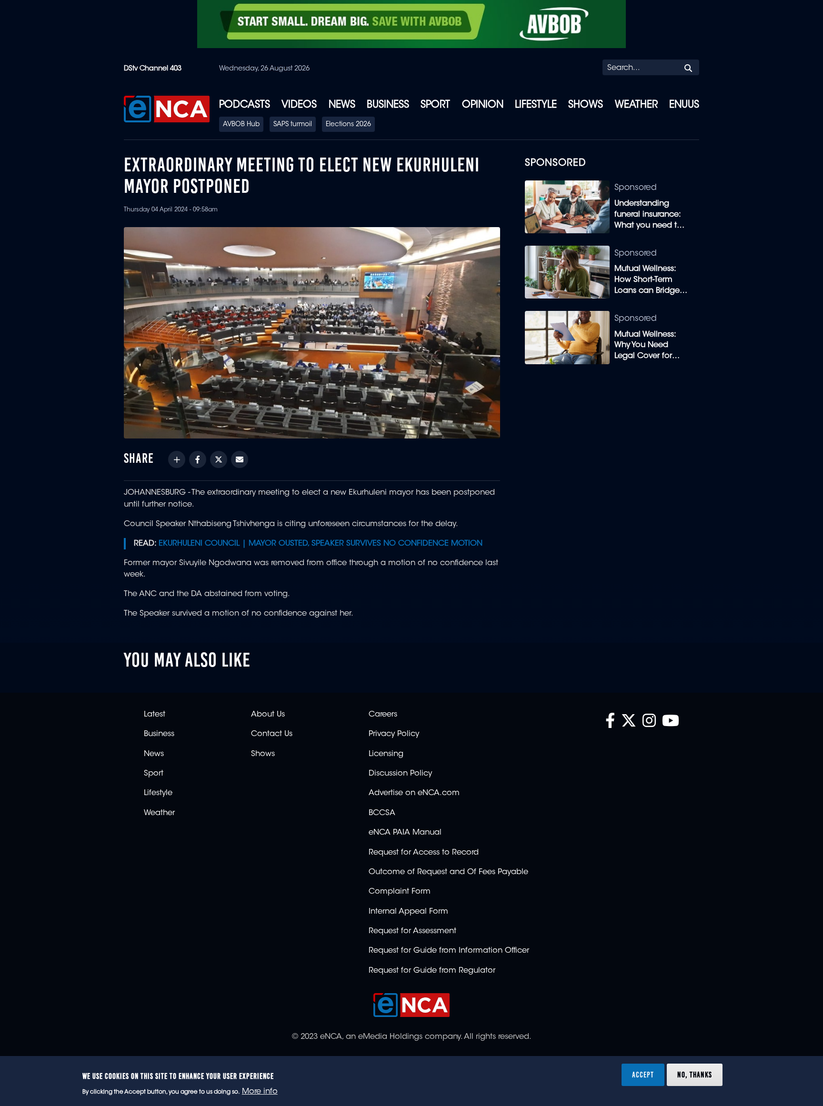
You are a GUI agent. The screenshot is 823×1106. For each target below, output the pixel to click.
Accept (643, 1074)
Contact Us (271, 734)
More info (260, 1092)
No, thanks (694, 1074)
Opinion (482, 105)
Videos (299, 105)
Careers (383, 714)
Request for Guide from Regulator (432, 971)
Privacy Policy (394, 734)
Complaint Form (400, 892)
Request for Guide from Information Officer (449, 951)
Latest (154, 714)
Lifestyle (536, 105)
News (342, 105)
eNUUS (684, 105)
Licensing (386, 754)
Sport (435, 105)
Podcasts (244, 105)
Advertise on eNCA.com (414, 793)
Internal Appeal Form (408, 912)
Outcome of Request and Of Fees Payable (448, 872)
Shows (585, 105)
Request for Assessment (412, 931)
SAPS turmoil (292, 124)
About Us (268, 714)
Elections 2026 (348, 124)
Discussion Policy (400, 773)
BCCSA (382, 813)
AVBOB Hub (241, 124)
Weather (636, 105)
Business (388, 105)
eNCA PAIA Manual (405, 833)
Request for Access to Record (424, 853)
